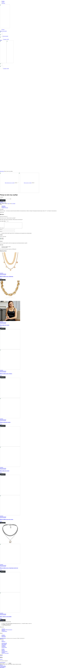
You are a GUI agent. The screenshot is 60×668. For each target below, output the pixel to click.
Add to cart (2, 200)
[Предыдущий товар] (0, 172)
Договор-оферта (4, 631)
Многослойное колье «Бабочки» (6, 276)
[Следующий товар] (19, 172)
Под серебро (13, 203)
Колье (3, 171)
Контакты (3, 630)
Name (1, 229)
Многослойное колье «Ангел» (6, 373)
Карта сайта (4, 636)
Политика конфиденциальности (7, 629)
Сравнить (3, 652)
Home (1, 171)
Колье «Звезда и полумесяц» (6, 616)
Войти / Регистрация (5, 653)
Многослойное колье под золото (6, 519)
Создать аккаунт (2, 662)
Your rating (2, 221)
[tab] (31, 206)
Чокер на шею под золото (5, 422)
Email (1, 231)
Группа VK (3, 635)
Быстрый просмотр (3, 273)
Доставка (3, 628)
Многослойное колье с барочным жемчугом (9, 567)
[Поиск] (1, 33)
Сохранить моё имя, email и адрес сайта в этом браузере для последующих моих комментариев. (16, 233)
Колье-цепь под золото (4, 325)
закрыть (1, 655)
